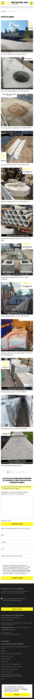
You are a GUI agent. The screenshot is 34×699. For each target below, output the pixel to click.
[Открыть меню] (2, 3)
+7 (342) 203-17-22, (6, 630)
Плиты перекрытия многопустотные (11, 666)
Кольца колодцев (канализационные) (11, 653)
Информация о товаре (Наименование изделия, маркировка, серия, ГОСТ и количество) (14, 493)
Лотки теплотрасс (6, 659)
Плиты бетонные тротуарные (9, 669)
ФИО (3, 535)
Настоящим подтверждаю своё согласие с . (15, 599)
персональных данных (15, 567)
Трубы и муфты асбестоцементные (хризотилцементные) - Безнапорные (11, 675)
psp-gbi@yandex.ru (6, 632)
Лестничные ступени (7, 656)
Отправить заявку (17, 578)
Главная (3, 11)
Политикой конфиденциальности (21, 570)
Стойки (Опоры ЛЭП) (7, 672)
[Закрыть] (32, 683)
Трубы (3, 679)
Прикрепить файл (6, 521)
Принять (17, 694)
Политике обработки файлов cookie (16, 690)
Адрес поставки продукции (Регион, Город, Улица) (16, 528)
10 (19, 472)
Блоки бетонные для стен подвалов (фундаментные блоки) (15, 647)
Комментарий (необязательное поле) (11, 556)
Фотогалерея (11, 11)
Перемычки (4, 661)
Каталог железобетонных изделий (12, 644)
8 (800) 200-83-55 (31, 3)
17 (23, 472)
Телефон (4, 542)
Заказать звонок (17, 609)
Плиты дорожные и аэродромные (10, 664)
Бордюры (3, 651)
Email (3, 549)
